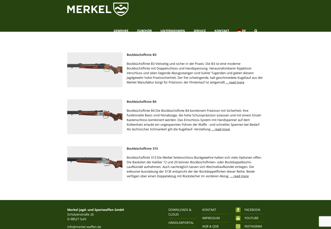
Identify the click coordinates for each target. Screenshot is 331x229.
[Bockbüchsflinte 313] (94, 163)
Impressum (211, 218)
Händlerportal (180, 223)
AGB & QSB (210, 226)
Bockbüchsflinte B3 (141, 55)
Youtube (251, 218)
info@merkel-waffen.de (84, 227)
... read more (235, 82)
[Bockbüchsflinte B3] (94, 69)
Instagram (252, 226)
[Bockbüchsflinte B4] (94, 116)
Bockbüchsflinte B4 (141, 101)
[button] (255, 30)
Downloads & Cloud (179, 212)
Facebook (252, 210)
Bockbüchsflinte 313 (142, 148)
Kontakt (209, 210)
